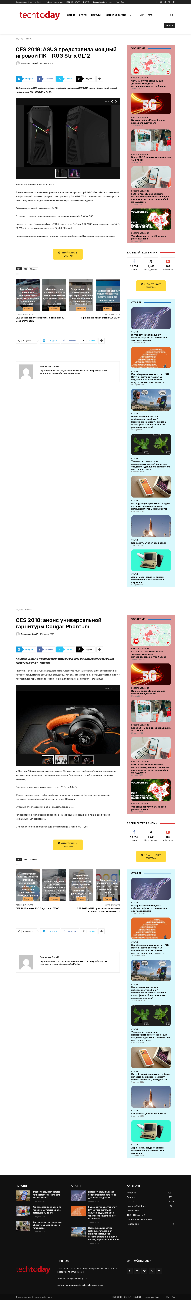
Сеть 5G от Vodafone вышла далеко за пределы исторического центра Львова (148, 83)
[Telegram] (144, 1271)
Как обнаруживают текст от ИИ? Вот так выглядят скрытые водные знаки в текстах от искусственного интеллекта (150, 378)
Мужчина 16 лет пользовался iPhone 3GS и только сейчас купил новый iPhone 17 (54, 295)
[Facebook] (157, 2)
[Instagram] (161, 2)
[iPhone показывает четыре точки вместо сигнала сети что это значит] (23, 1195)
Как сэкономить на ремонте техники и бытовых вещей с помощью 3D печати (47, 1210)
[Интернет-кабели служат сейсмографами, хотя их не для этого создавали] (151, 318)
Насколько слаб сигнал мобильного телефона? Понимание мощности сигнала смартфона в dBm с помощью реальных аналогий (148, 422)
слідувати (151, 260)
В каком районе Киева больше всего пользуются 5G (148, 121)
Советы (107, 308)
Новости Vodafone (140, 78)
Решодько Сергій (29, 63)
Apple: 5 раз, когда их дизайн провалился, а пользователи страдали (147, 580)
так (134, 260)
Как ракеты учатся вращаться (148, 543)
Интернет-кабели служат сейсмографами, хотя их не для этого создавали (149, 338)
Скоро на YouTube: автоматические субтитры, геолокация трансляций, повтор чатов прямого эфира (81, 295)
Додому (19, 39)
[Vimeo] (169, 2)
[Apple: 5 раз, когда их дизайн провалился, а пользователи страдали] (151, 560)
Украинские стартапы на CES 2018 (100, 317)
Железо (33, 269)
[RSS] (137, 1271)
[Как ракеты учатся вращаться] (151, 526)
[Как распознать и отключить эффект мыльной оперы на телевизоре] (23, 1226)
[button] (171, 15)
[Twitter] (165, 2)
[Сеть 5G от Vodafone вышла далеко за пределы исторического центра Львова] (151, 64)
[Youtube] (173, 2)
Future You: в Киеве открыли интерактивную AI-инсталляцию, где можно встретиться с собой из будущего (150, 198)
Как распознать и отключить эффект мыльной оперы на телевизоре (47, 1225)
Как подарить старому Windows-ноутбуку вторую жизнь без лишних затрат (108, 295)
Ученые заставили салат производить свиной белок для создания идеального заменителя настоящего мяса (151, 465)
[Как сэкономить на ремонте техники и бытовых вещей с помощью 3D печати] (23, 1211)
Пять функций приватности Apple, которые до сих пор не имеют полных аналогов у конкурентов (150, 506)
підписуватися (168, 260)
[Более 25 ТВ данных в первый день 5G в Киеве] (151, 140)
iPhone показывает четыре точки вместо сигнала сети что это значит (46, 1195)
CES (25, 269)
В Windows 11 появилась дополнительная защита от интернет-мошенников (28, 295)
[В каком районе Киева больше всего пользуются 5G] (151, 103)
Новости (28, 39)
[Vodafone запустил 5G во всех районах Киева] (151, 219)
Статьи (134, 332)
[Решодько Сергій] (18, 63)
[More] (99, 79)
